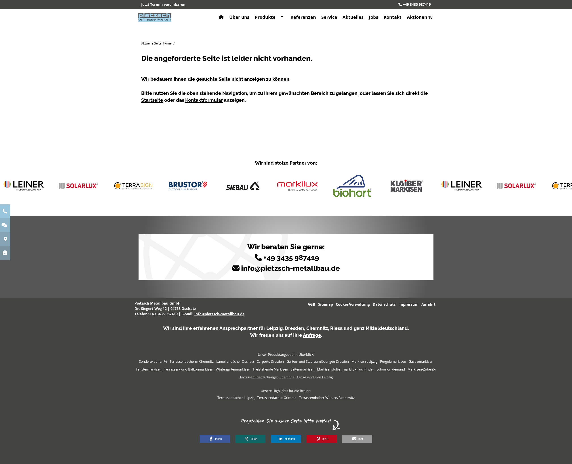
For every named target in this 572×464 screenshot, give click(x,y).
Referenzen (303, 17)
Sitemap (325, 304)
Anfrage (312, 335)
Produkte (265, 17)
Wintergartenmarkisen (233, 369)
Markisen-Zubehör (422, 369)
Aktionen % (419, 17)
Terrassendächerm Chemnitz (192, 361)
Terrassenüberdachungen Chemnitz (267, 377)
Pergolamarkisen (393, 361)
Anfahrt (428, 304)
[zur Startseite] (154, 17)
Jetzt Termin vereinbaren (163, 4)
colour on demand (390, 369)
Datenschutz (384, 304)
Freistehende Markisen (270, 369)
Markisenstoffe (328, 369)
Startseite (152, 100)
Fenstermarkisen (149, 369)
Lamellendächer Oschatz (235, 361)
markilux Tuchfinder (358, 369)
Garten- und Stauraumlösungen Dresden (317, 361)
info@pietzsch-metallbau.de (290, 268)
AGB (311, 304)
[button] (215, 439)
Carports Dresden (270, 361)
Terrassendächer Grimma (276, 397)
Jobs (373, 17)
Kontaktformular (204, 100)
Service (329, 17)
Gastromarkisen (421, 361)
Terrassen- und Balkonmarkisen (188, 369)
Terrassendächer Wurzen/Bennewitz (327, 397)
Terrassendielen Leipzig (315, 377)
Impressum (408, 304)
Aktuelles (353, 17)
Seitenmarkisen (302, 369)
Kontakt (393, 17)
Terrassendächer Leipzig (235, 397)
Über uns (239, 17)
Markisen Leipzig (364, 361)
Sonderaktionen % (153, 361)
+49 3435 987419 (417, 4)
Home (167, 43)
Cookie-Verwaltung (353, 304)
